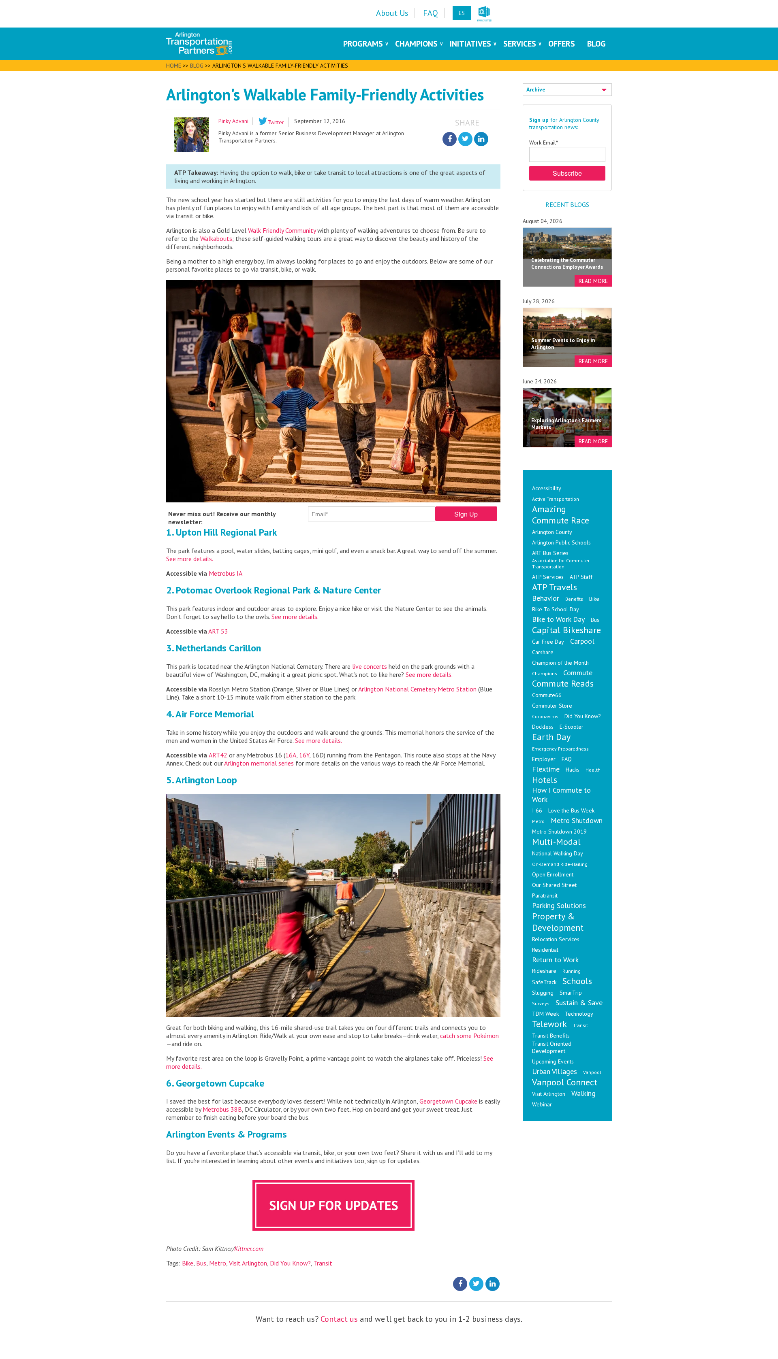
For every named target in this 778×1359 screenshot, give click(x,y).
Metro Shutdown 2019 (559, 831)
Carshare (543, 652)
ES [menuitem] (462, 13)
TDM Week (545, 1013)
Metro (217, 1263)
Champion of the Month (560, 662)
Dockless (543, 726)
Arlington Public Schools (561, 542)
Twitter (275, 122)
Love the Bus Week (571, 810)
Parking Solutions (559, 905)
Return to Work (555, 959)
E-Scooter (572, 726)
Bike (187, 1263)
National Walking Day (557, 853)
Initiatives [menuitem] (470, 43)
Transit (323, 1263)
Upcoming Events (553, 1061)
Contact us (339, 1319)
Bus (201, 1263)
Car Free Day (548, 641)
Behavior (545, 598)
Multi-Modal (556, 841)
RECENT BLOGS (567, 204)
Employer (544, 759)
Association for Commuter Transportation (561, 563)
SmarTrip (571, 992)
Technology (579, 1013)
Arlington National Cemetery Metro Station (417, 689)
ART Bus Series (550, 553)
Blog (196, 65)
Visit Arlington (248, 1263)
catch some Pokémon (469, 1035)
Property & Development (558, 921)
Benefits (574, 599)
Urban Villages (554, 1071)
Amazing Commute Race (560, 514)
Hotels (544, 779)
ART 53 (218, 631)
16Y (304, 755)
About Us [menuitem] (392, 13)
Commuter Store (552, 705)
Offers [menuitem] (561, 43)
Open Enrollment (552, 874)
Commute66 (547, 695)
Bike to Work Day (558, 619)
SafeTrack (544, 982)
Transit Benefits (551, 1035)
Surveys (540, 1003)
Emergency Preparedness (560, 749)
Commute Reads (563, 683)
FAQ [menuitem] (430, 13)
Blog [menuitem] (596, 43)
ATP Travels (554, 587)
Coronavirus (545, 716)
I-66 (537, 810)
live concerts (369, 666)
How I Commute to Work (561, 794)
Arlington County (552, 532)
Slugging (543, 992)
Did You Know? (290, 1263)
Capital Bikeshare (566, 630)
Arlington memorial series (259, 763)
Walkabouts (216, 238)
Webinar (542, 1104)
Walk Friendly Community (282, 230)
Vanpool (592, 1072)
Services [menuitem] (519, 43)
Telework (549, 1023)
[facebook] (449, 139)
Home (173, 65)
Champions (544, 673)
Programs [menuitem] (363, 43)
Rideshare (544, 970)
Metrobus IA (225, 573)
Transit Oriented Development (551, 1047)
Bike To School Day (555, 609)
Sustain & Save (579, 1002)
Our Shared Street (554, 885)
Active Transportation (555, 499)
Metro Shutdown (577, 820)
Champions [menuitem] (416, 43)
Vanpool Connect (564, 1082)
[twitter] (465, 139)
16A (290, 755)
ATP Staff (581, 577)
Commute (577, 672)
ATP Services (548, 577)
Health (593, 770)
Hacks (572, 769)
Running (571, 971)
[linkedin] (481, 139)
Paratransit (545, 895)
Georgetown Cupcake (448, 1101)
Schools (577, 981)
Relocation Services (555, 939)
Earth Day (551, 736)
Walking (583, 1093)
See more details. (189, 559)
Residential (545, 949)
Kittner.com (248, 1248)
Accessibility (546, 488)
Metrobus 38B (222, 1109)
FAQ (567, 759)
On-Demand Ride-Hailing (560, 864)
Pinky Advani (233, 121)
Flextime (546, 769)
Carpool (582, 641)
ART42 (218, 755)
